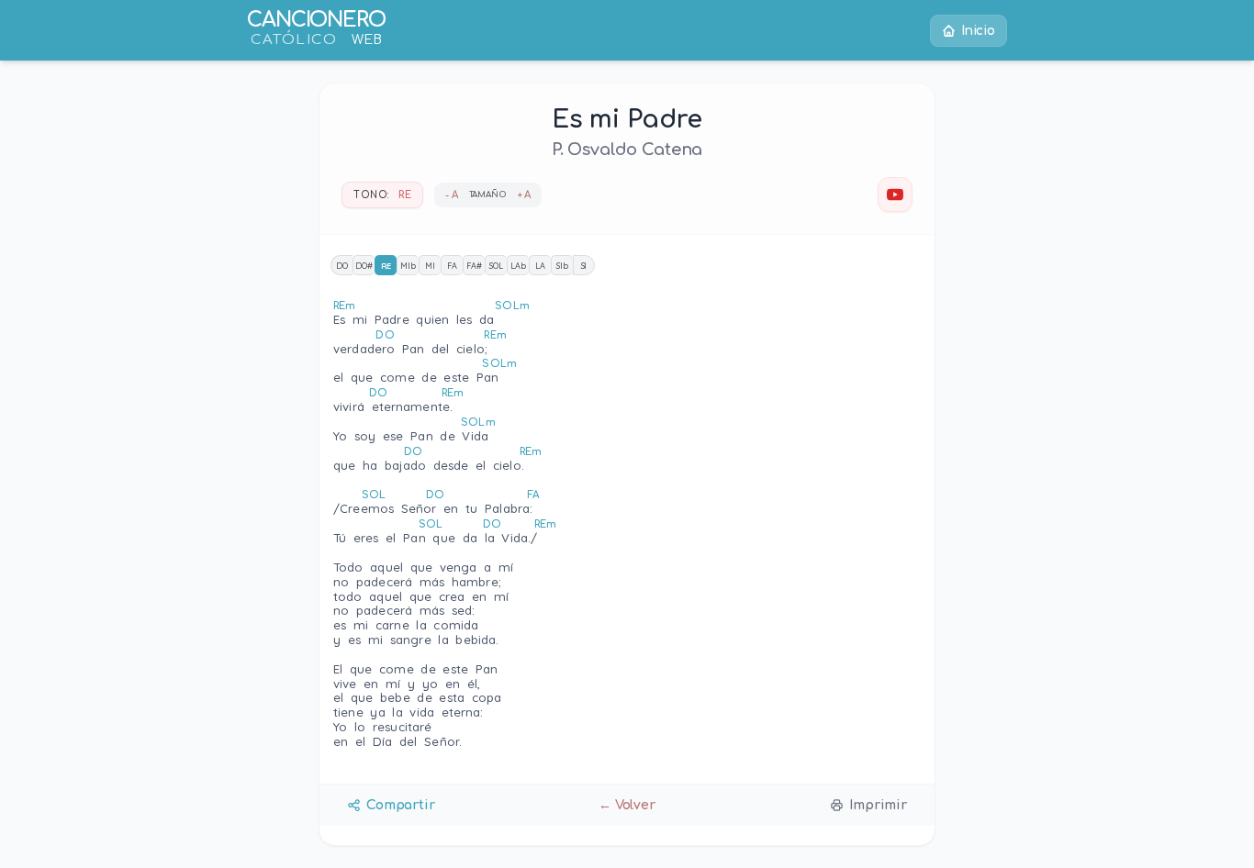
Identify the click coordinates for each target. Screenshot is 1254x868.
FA (452, 266)
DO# (364, 266)
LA (540, 266)
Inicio (978, 31)
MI (430, 266)
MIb (408, 266)
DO (342, 266)
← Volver (627, 805)
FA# (474, 266)
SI (584, 266)
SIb (562, 266)
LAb (518, 266)
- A (451, 195)
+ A (525, 195)
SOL (496, 266)
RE (386, 266)
